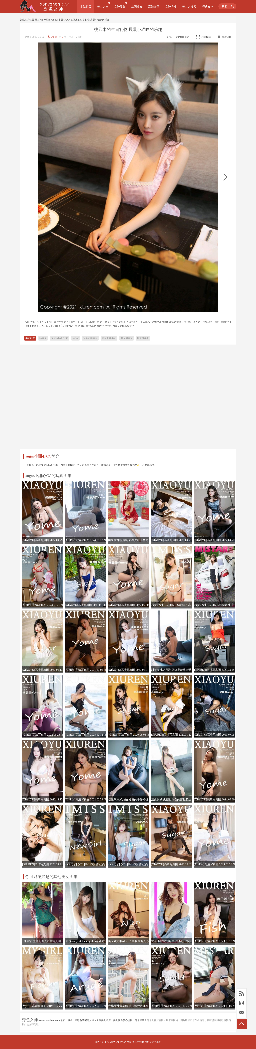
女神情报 (170, 6)
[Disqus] (128, 395)
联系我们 (156, 1042)
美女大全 (102, 6)
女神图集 (119, 6)
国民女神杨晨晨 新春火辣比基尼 (128, 540)
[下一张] (225, 177)
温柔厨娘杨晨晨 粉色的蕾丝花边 (171, 799)
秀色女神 (137, 1042)
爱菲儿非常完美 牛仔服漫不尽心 (171, 941)
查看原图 (227, 37)
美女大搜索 (189, 6)
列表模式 (206, 37)
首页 (37, 19)
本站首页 (85, 6)
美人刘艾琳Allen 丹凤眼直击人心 (128, 941)
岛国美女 (136, 6)
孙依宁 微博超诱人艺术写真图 (42, 941)
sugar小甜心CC (60, 19)
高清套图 (153, 6)
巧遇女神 (207, 6)
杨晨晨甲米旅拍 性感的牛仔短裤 (128, 799)
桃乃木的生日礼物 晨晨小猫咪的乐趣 (89, 19)
